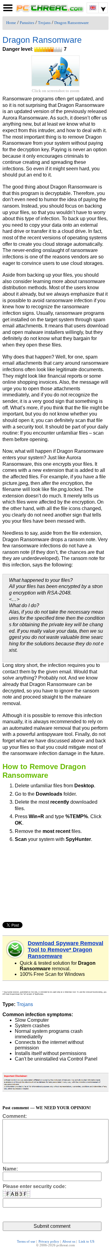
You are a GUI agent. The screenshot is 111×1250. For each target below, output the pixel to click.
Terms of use (26, 1241)
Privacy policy (49, 1241)
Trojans (44, 23)
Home (11, 23)
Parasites (27, 23)
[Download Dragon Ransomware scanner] (15, 949)
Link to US (86, 1241)
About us (68, 1241)
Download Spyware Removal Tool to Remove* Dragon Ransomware (65, 949)
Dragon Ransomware (71, 23)
